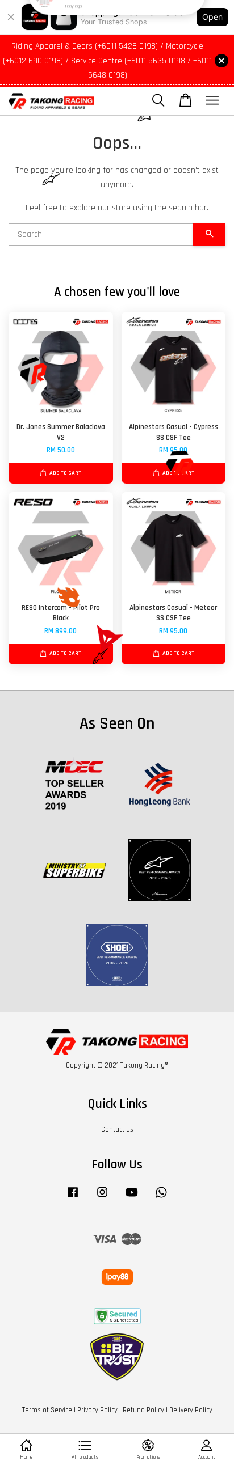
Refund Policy (143, 1410)
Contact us (117, 1129)
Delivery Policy (190, 1410)
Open (212, 17)
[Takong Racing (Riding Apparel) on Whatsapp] (161, 1198)
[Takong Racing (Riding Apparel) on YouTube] (132, 1198)
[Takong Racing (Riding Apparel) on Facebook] (73, 1198)
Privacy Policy (97, 1410)
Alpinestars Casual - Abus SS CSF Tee (117, 23)
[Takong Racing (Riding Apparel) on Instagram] (102, 1198)
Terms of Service (47, 1410)
